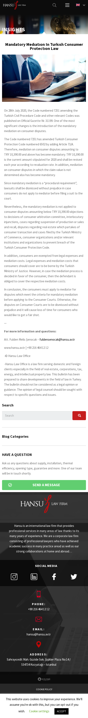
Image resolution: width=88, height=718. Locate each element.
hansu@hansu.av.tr (39, 634)
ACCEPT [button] (61, 711)
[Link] (14, 5)
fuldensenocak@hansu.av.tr (57, 339)
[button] (44, 485)
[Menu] (67, 5)
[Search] (54, 5)
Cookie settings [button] (39, 711)
